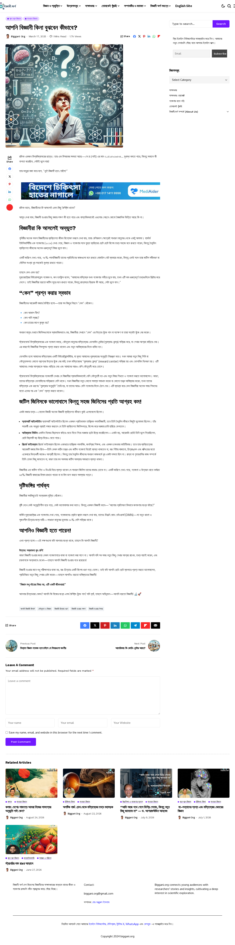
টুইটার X (120, 924)
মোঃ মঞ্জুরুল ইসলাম (100, 902)
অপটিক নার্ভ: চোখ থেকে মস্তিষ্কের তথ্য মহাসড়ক (88, 807)
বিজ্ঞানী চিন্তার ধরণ (61, 609)
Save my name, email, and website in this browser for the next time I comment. (55, 732)
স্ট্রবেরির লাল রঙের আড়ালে (19, 863)
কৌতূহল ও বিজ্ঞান (44, 609)
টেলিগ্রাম (111, 924)
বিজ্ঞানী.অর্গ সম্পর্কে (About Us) (183, 111)
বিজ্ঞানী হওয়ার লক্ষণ (79, 609)
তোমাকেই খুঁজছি (175, 106)
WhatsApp (132, 924)
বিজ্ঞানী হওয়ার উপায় (96, 609)
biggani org (18, 36)
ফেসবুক (147, 924)
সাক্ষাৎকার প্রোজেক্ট (177, 95)
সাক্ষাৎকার (173, 90)
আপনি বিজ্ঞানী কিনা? (28, 609)
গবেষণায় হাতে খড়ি (176, 101)
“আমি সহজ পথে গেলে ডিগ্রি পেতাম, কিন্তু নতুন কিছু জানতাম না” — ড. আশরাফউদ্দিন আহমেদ (145, 809)
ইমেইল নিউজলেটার (97, 924)
